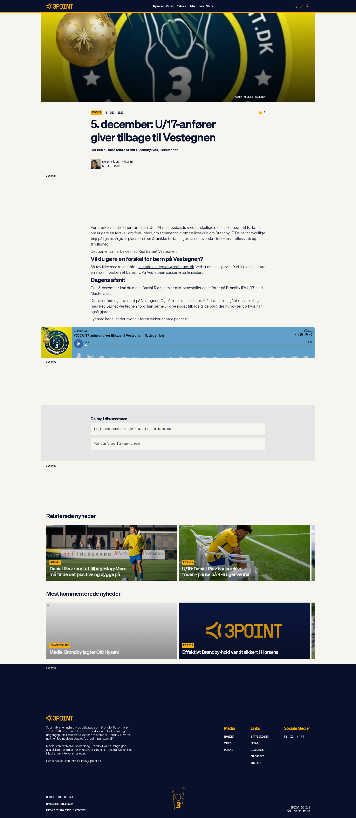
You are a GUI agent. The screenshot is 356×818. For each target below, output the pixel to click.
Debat (193, 6)
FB (285, 737)
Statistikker (259, 737)
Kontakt (256, 763)
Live (201, 6)
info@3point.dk (91, 761)
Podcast (181, 6)
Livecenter (258, 750)
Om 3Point (257, 756)
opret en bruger (122, 428)
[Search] (295, 6)
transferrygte (59, 645)
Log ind (99, 428)
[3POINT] (178, 718)
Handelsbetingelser (59, 804)
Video (169, 6)
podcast (96, 113)
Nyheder (158, 6)
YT (302, 737)
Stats (209, 6)
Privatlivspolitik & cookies (65, 810)
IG (291, 737)
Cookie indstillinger (60, 797)
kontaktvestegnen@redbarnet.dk (166, 267)
